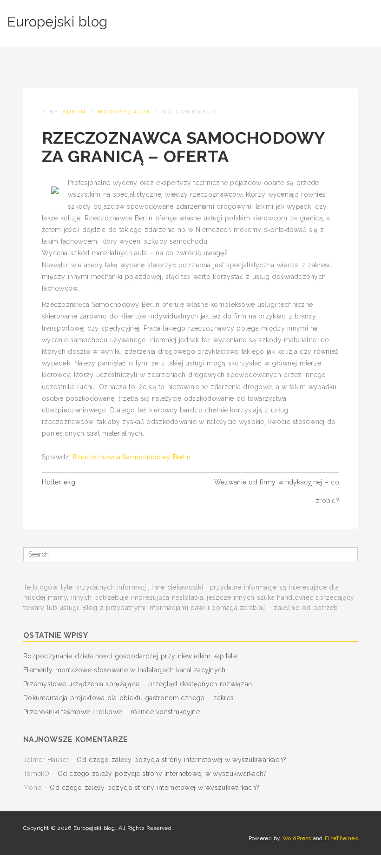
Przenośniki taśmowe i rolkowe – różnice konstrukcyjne (111, 712)
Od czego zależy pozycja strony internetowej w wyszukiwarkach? (181, 759)
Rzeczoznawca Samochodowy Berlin (132, 457)
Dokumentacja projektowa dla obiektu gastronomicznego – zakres (128, 698)
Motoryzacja (124, 112)
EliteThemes (341, 838)
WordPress (296, 838)
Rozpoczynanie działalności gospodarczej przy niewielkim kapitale (130, 656)
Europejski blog (57, 21)
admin (74, 112)
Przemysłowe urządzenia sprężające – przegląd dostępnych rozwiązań (137, 684)
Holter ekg (58, 482)
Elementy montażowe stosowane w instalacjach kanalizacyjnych (124, 670)
